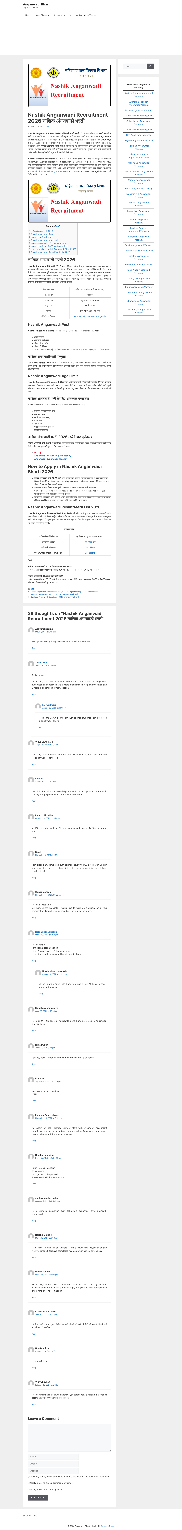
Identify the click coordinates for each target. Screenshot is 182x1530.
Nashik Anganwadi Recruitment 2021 (46, 592)
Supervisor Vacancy (62, 15)
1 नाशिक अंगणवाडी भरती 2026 (41, 231)
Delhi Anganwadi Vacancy (139, 129)
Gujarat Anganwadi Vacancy (139, 140)
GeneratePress (107, 1526)
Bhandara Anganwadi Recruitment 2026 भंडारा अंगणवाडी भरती (54, 594)
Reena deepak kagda (46, 932)
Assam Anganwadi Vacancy (139, 110)
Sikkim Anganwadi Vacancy (138, 264)
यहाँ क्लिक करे (90, 542)
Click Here (90, 547)
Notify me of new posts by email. (46, 1489)
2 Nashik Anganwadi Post (41, 234)
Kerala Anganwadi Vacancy (138, 188)
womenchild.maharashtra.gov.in (44, 171)
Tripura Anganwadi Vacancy (139, 287)
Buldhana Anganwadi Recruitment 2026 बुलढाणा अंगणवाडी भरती (55, 597)
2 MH (33, 589)
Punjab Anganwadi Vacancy (139, 250)
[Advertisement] (91, 37)
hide (57, 226)
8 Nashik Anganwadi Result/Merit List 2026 (49, 252)
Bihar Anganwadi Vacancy (139, 115)
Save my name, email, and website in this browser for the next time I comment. (70, 1476)
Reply (34, 648)
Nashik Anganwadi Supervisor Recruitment (80, 592)
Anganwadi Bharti (37, 4)
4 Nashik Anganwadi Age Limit (43, 240)
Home (28, 15)
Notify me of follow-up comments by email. (51, 1483)
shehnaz (39, 778)
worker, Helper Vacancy (86, 15)
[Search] (150, 66)
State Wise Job (42, 15)
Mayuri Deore (49, 705)
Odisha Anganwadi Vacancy (139, 245)
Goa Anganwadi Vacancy (138, 135)
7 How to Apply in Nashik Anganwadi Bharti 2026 (52, 249)
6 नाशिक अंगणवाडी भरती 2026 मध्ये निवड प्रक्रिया (48, 246)
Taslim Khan (41, 662)
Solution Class (30, 1515)
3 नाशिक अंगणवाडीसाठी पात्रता (40, 237)
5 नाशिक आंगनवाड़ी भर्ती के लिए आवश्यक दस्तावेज (47, 243)
